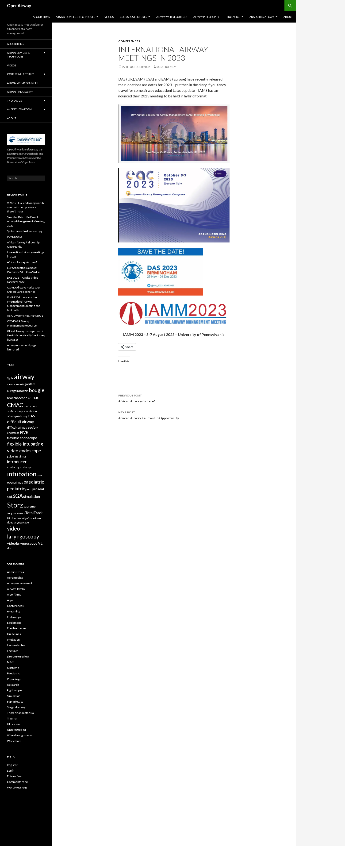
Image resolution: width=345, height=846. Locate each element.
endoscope (13, 432)
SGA (17, 496)
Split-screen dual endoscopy (24, 231)
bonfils (23, 391)
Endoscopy (14, 617)
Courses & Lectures (133, 16)
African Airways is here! (136, 398)
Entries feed (15, 776)
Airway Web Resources (171, 16)
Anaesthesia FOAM (261, 16)
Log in (10, 770)
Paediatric (13, 673)
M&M (10, 662)
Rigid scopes (15, 690)
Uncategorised (16, 729)
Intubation (13, 639)
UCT (10, 518)
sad (9, 497)
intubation (21, 474)
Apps (10, 600)
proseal (38, 489)
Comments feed (17, 782)
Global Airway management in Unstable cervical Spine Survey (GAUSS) (26, 335)
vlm (9, 548)
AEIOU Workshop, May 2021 (25, 315)
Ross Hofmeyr (167, 67)
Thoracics (232, 16)
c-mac (33, 397)
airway (24, 376)
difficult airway (20, 421)
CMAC (15, 404)
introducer (17, 461)
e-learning (13, 611)
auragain (13, 391)
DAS (31, 416)
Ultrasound (14, 724)
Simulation (13, 696)
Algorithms (41, 16)
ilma (23, 456)
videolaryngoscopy (22, 543)
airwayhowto (14, 384)
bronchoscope (17, 398)
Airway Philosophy (206, 16)
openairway (15, 482)
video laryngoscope (18, 522)
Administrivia (15, 572)
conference (31, 406)
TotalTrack (34, 513)
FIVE (24, 432)
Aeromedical (15, 577)
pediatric (16, 488)
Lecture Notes (16, 645)
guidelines (13, 456)
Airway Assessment (19, 583)
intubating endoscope (19, 467)
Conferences (129, 41)
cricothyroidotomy (17, 416)
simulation (31, 496)
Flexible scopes (16, 628)
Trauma (12, 718)
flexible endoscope (22, 438)
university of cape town (27, 518)
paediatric (34, 482)
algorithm (28, 384)
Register (12, 765)
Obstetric (13, 667)
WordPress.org (17, 787)
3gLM (10, 378)
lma (39, 475)
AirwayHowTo (16, 589)
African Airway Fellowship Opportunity (148, 415)
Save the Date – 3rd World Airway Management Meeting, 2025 (26, 221)
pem (28, 489)
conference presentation (22, 411)
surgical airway (16, 513)
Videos (109, 16)
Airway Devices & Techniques (75, 16)
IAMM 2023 (14, 236)
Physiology (14, 679)
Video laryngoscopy (19, 735)
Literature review (18, 656)
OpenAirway (19, 5)
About (288, 16)
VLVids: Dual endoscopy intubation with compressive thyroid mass (26, 207)
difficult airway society (22, 427)
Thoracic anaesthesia (20, 713)
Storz (15, 505)
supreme (29, 506)
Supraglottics (15, 701)
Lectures (12, 651)
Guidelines (14, 634)
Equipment (14, 622)
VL (40, 543)
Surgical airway (16, 707)
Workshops (14, 741)
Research (13, 684)
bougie (36, 390)
